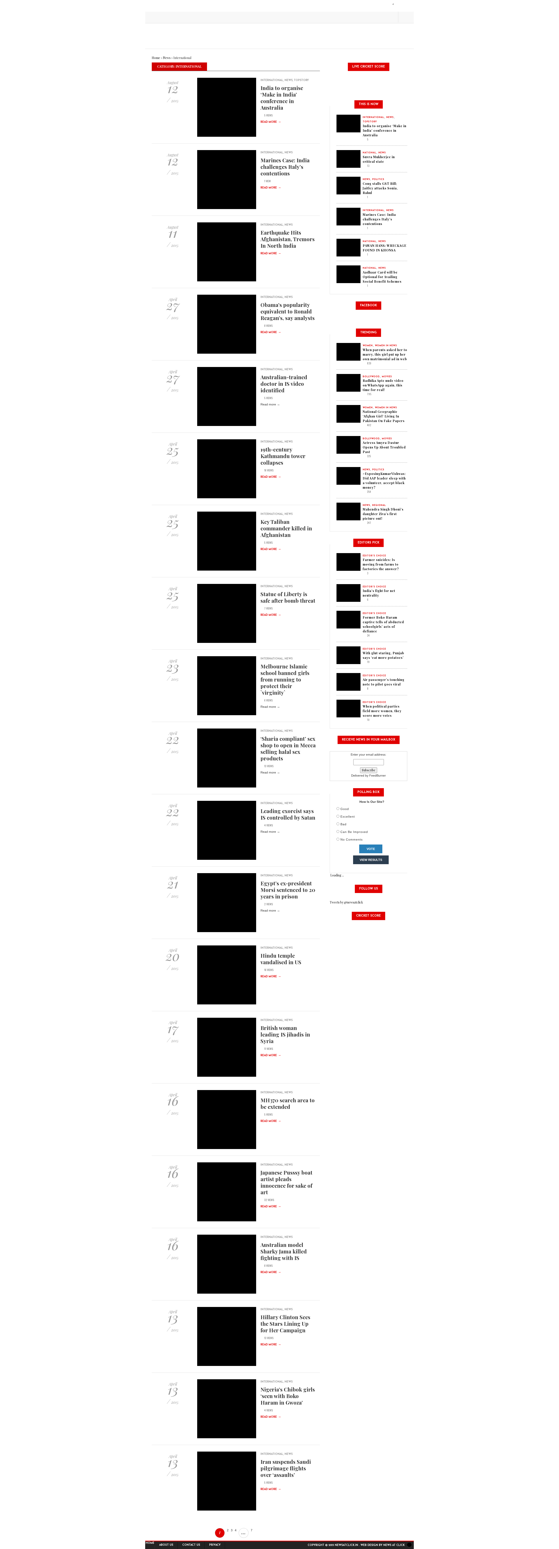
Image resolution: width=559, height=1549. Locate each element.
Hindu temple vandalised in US (281, 959)
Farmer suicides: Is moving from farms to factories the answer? (381, 564)
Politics (378, 179)
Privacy (215, 1545)
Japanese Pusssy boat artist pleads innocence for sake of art (286, 1182)
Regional (379, 505)
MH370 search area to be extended (288, 1103)
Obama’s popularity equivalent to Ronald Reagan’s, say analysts (288, 311)
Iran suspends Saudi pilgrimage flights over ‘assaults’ (286, 1468)
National (369, 153)
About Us (166, 1545)
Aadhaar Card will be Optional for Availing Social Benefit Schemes (382, 277)
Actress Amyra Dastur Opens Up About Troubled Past (384, 447)
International (272, 80)
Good (344, 809)
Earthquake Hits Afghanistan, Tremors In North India (288, 239)
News (167, 58)
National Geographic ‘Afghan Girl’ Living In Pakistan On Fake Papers (384, 416)
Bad (343, 824)
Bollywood (371, 377)
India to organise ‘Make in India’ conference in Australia (282, 97)
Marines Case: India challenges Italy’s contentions (285, 167)
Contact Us (191, 1545)
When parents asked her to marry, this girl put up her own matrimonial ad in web (385, 354)
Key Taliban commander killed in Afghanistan (286, 528)
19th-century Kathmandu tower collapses (283, 456)
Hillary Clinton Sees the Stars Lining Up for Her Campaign (285, 1324)
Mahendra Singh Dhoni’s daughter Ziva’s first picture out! (383, 514)
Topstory (301, 80)
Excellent (347, 816)
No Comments (351, 839)
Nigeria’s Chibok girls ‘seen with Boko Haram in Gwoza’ (288, 1396)
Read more (271, 122)
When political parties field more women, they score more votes (382, 711)
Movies (387, 377)
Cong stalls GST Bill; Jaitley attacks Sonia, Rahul (380, 188)
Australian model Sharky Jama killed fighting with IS (284, 1251)
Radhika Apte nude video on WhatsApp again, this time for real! (383, 385)
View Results (371, 860)
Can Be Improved (354, 832)
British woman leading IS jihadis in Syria (285, 1034)
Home (156, 58)
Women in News (386, 345)
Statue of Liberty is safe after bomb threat (288, 597)
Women (368, 345)
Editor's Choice (374, 556)
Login (393, 3)
